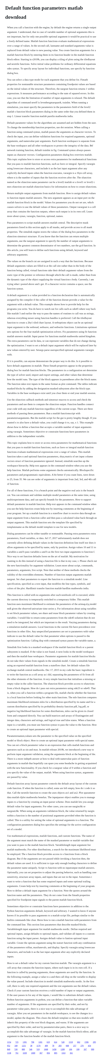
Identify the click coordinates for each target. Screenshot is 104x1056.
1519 (71, 1042)
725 (16, 1042)
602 (78, 1042)
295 (94, 1042)
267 (85, 1049)
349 (16, 1046)
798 (32, 1042)
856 (48, 1053)
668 (67, 1046)
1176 (38, 1046)
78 (53, 1046)
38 (31, 1046)
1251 (24, 1046)
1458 (54, 1049)
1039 (25, 1053)
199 (77, 1049)
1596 (86, 1042)
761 (16, 1053)
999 (92, 1049)
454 (89, 1046)
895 (55, 1053)
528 (62, 1042)
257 (74, 1046)
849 (8, 1049)
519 (38, 1049)
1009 (33, 1053)
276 (82, 1046)
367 (40, 1053)
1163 (63, 1053)
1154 (9, 1042)
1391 (25, 1042)
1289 (63, 1049)
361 (71, 1053)
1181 (40, 1042)
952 (8, 1046)
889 (23, 1049)
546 (30, 1049)
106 (70, 1049)
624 (55, 1042)
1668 (46, 1049)
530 (16, 1049)
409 (46, 1046)
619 (48, 1042)
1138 (9, 1053)
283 (60, 1046)
